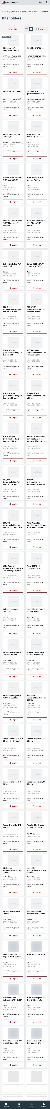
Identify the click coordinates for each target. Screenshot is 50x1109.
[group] (28, 29)
